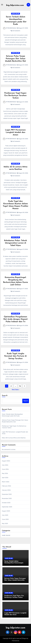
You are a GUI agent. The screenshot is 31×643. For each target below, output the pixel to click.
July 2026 (5, 465)
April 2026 (5, 477)
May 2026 (5, 473)
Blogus (24, 638)
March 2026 (5, 482)
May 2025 (5, 523)
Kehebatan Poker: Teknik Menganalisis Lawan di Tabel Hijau (15, 243)
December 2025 (7, 494)
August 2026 (6, 461)
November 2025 (7, 498)
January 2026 (6, 490)
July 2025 (5, 515)
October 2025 (6, 502)
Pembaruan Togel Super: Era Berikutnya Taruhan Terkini (15, 95)
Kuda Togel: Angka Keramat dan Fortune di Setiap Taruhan (15, 356)
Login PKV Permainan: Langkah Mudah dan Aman (15, 132)
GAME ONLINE (15, 13)
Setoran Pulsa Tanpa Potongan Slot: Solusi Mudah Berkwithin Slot (15, 58)
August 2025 (6, 511)
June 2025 (5, 519)
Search (5, 395)
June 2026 (5, 469)
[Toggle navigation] (2, 5)
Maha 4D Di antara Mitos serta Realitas (14, 438)
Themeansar (15, 640)
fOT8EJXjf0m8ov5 (11, 28)
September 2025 (7, 507)
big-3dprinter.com (15, 5)
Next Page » (15, 389)
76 (20, 386)
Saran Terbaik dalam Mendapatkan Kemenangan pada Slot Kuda (13, 563)
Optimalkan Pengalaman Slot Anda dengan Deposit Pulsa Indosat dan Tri (15, 319)
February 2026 (6, 486)
